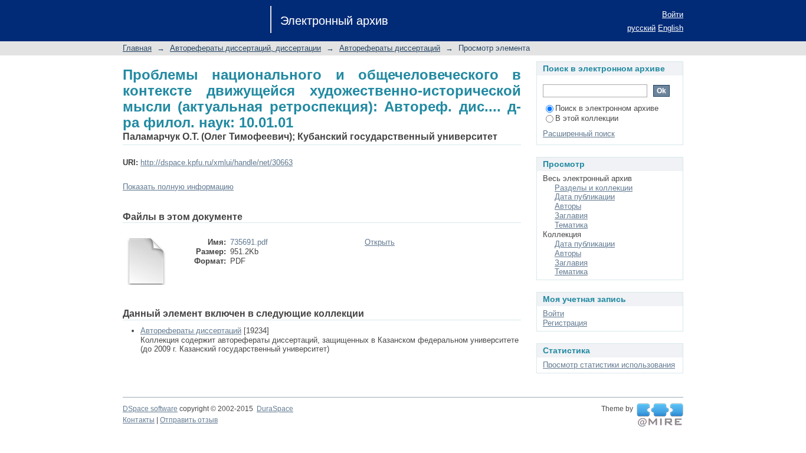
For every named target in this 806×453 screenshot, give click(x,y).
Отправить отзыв (189, 420)
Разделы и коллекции (594, 187)
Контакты (139, 420)
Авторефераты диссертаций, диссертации (245, 48)
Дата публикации (585, 196)
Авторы (568, 206)
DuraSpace (275, 409)
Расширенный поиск (579, 133)
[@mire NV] (660, 415)
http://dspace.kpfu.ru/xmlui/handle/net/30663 (216, 162)
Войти (672, 14)
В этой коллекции (586, 118)
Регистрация (565, 323)
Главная (137, 48)
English (670, 28)
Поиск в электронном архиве (606, 108)
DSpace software (150, 409)
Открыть (380, 242)
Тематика (571, 225)
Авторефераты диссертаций (389, 48)
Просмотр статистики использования (609, 364)
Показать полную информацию (178, 186)
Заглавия (571, 215)
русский (641, 28)
